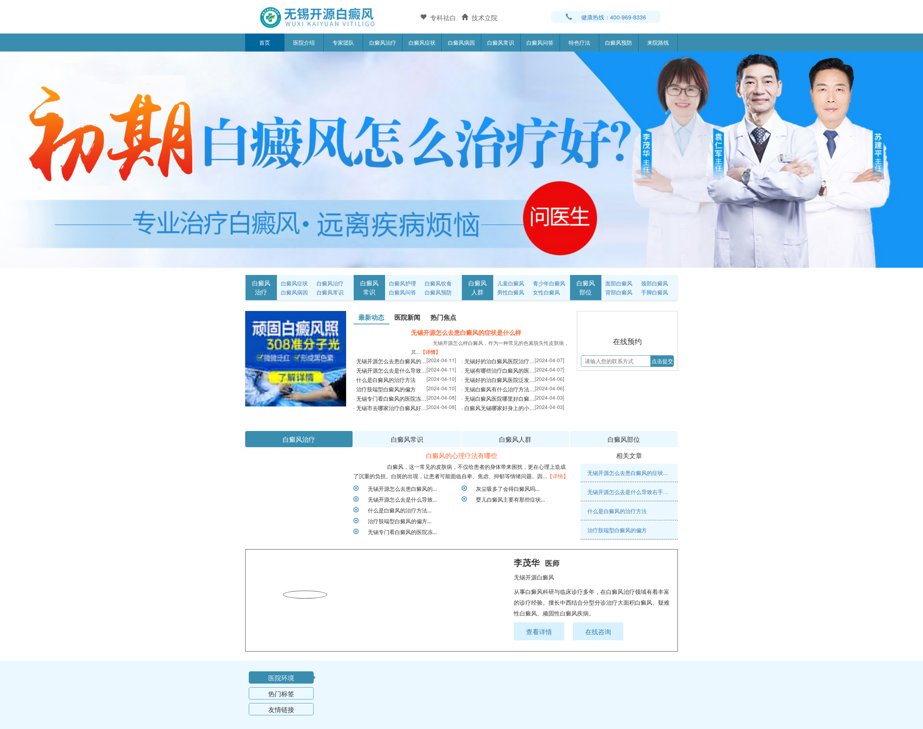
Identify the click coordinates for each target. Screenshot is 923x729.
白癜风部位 (586, 287)
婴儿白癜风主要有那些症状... (508, 562)
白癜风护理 (402, 283)
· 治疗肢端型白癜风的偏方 (384, 400)
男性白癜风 (510, 292)
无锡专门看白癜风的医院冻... (399, 595)
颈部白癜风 (654, 283)
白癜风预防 (618, 42)
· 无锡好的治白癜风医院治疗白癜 (498, 372)
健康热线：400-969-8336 (613, 17)
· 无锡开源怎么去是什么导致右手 (390, 381)
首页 (264, 42)
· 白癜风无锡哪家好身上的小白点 (498, 419)
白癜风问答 (539, 42)
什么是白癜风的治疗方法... (397, 573)
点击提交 (662, 396)
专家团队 (343, 42)
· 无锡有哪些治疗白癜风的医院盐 (498, 381)
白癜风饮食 (438, 283)
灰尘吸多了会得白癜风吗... (505, 551)
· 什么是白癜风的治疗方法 (384, 391)
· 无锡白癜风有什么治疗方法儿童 (498, 400)
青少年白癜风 (549, 283)
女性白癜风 (546, 292)
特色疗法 (579, 42)
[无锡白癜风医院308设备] (461, 158)
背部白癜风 (618, 292)
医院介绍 (304, 42)
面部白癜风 (618, 283)
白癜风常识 (500, 42)
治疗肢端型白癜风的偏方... (397, 584)
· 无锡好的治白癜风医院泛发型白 (498, 391)
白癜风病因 (461, 42)
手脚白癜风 (654, 292)
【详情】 (430, 351)
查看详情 (539, 694)
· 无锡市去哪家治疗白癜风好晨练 (390, 419)
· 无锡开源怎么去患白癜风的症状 (390, 372)
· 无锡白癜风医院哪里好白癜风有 (498, 409)
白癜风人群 (477, 287)
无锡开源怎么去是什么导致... (399, 562)
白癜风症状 (422, 42)
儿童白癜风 (510, 283)
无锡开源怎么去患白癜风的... (399, 551)
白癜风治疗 (382, 42)
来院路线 (658, 42)
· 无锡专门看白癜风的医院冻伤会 (390, 409)
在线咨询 (598, 694)
